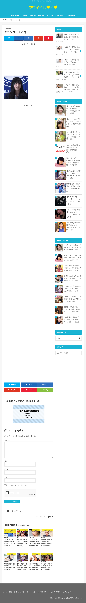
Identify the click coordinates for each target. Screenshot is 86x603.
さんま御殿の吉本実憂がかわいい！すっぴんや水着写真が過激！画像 (73, 226)
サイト (6, 477)
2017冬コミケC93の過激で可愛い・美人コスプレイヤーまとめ (73, 187)
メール (6, 469)
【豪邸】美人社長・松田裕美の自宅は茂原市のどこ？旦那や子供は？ (72, 299)
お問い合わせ (71, 15)
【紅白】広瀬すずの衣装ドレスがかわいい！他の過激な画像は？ (67, 63)
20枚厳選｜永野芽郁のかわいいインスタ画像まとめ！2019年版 (68, 50)
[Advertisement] (28, 60)
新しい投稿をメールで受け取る (16, 485)
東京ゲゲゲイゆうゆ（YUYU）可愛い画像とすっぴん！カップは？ (72, 309)
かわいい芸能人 (16, 15)
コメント (7, 440)
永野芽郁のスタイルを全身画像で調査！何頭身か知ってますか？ (67, 38)
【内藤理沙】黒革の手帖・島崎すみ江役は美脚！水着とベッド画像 (71, 319)
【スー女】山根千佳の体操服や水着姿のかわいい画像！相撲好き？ (73, 122)
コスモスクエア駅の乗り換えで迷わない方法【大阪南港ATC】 (73, 148)
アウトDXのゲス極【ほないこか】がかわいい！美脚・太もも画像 (73, 213)
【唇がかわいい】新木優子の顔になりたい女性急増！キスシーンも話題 (67, 75)
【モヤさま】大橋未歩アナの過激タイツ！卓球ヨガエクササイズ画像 (73, 109)
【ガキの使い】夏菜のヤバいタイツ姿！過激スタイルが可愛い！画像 (73, 174)
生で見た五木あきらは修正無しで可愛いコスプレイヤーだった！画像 (72, 278)
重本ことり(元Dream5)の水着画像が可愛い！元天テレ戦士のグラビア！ (73, 161)
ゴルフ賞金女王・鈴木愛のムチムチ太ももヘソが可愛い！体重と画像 (73, 135)
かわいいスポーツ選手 (29, 15)
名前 (5, 461)
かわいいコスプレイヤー (45, 15)
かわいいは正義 (65, 598)
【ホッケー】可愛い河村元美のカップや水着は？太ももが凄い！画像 (72, 268)
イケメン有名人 (60, 15)
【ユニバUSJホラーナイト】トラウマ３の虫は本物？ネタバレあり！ (73, 200)
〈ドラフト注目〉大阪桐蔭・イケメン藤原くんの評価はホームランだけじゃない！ (67, 88)
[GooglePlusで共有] (38, 38)
